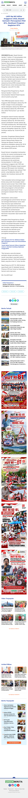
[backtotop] (14, 778)
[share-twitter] (13, 300)
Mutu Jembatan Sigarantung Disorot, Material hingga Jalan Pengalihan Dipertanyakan (10, 706)
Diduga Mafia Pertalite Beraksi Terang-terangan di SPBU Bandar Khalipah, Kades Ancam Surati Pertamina (7, 689)
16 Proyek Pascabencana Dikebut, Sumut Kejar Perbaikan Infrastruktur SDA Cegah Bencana (9, 721)
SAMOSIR (20, 291)
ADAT (20, 5)
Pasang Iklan (11, 788)
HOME (3, 5)
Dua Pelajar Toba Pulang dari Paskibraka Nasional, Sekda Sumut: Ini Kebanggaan (10, 728)
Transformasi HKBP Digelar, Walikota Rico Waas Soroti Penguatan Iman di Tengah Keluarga (10, 736)
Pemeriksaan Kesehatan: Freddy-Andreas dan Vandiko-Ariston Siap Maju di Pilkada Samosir (20, 623)
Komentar (14, 304)
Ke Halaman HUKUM (14, 694)
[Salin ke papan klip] (18, 300)
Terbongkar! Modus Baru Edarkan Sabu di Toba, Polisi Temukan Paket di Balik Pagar (20, 676)
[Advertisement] (14, 761)
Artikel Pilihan (6, 664)
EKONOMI (5, 291)
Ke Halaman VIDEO (13, 628)
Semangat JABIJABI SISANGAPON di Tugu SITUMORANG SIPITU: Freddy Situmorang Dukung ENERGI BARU (20, 610)
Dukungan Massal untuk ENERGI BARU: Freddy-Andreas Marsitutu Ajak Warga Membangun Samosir (7, 623)
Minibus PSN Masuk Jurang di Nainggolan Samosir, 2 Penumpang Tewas (13, 285)
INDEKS (15, 5)
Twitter (16, 787)
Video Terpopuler (7, 598)
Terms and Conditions (14, 790)
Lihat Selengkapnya (13, 742)
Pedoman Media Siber (19, 788)
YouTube (19, 787)
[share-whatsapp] (15, 300)
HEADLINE (12, 291)
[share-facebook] (10, 300)
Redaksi (5, 788)
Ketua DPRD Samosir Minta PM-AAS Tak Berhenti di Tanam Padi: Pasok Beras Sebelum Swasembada (10, 714)
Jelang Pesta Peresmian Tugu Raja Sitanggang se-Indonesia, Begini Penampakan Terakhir (7, 610)
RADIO (9, 5)
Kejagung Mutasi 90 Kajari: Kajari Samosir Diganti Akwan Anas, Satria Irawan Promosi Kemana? (6, 676)
